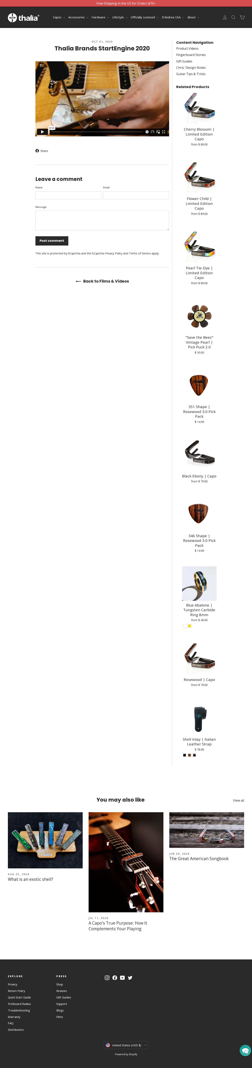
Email (106, 187)
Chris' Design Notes (191, 67)
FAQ (10, 1023)
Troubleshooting (19, 1010)
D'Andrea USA (171, 17)
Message (40, 207)
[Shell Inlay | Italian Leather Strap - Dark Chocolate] (194, 755)
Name (39, 187)
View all (238, 800)
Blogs (60, 1010)
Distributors (16, 1030)
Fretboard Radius (19, 1004)
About (191, 17)
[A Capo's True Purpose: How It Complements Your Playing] (126, 862)
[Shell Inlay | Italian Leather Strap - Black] (184, 755)
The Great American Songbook (199, 858)
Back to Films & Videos (105, 281)
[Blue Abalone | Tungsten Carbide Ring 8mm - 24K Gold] (189, 626)
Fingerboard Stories (191, 55)
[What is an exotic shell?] (45, 840)
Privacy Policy (113, 253)
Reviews (61, 991)
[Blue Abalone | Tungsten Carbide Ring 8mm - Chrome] (184, 626)
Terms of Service (140, 253)
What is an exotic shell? (30, 879)
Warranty (14, 1017)
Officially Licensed (143, 17)
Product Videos (187, 48)
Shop (59, 984)
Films (59, 1017)
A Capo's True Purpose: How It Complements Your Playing (118, 925)
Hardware (99, 17)
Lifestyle (118, 17)
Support (61, 1004)
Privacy (12, 984)
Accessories (76, 17)
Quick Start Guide (19, 997)
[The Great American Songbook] (206, 830)
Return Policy (16, 991)
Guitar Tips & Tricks (191, 74)
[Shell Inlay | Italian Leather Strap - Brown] (189, 755)
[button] (245, 1050)
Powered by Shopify (126, 1054)
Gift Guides (184, 61)
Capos (57, 17)
